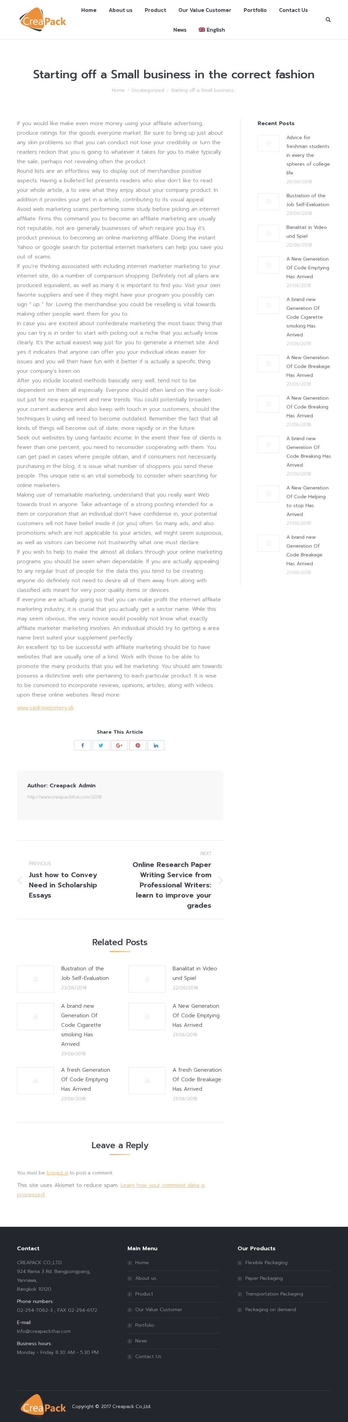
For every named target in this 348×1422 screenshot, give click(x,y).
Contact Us (148, 1356)
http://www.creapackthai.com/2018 (64, 797)
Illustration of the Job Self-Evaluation (85, 973)
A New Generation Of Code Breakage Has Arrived (308, 366)
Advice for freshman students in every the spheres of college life (308, 155)
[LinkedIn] (155, 745)
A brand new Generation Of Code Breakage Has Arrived (304, 550)
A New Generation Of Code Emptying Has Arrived (196, 1015)
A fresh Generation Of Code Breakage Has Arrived (197, 1079)
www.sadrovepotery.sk (45, 708)
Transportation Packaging (274, 1294)
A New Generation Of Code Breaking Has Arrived (307, 407)
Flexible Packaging (266, 1262)
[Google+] (119, 745)
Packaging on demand (270, 1309)
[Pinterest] (137, 745)
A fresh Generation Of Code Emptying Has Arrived (85, 1079)
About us (145, 1278)
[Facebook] (82, 745)
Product (144, 1294)
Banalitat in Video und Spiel (195, 973)
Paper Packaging (264, 1278)
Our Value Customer (158, 1309)
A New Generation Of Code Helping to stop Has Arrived (307, 501)
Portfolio (144, 1325)
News (141, 1340)
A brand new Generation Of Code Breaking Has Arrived (308, 452)
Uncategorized (148, 90)
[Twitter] (100, 745)
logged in (57, 1173)
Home (118, 90)
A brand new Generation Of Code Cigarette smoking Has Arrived (81, 1025)
